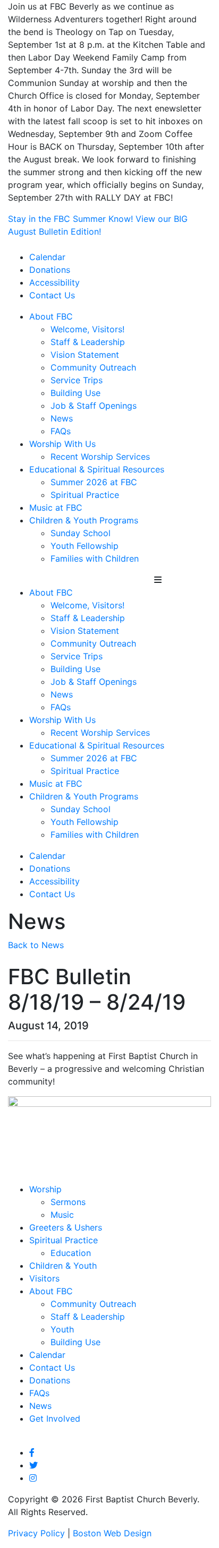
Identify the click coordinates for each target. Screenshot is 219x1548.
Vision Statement (84, 354)
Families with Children (94, 558)
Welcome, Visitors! (87, 329)
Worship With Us (62, 443)
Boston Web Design (112, 1533)
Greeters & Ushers (65, 1227)
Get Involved (54, 1418)
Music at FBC (55, 507)
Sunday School (80, 533)
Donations (49, 269)
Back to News (36, 945)
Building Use (75, 393)
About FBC (51, 316)
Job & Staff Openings (93, 405)
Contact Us (52, 295)
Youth (62, 1329)
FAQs (60, 431)
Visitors (44, 1278)
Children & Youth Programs (83, 520)
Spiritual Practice (84, 494)
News (61, 418)
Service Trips (76, 380)
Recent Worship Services (100, 456)
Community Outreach (93, 367)
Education (70, 1253)
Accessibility (54, 282)
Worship (45, 1189)
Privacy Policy (36, 1533)
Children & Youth (63, 1265)
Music (62, 1214)
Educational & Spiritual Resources (96, 469)
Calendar (47, 257)
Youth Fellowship (84, 545)
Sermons (68, 1202)
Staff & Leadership (87, 342)
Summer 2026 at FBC (93, 482)
